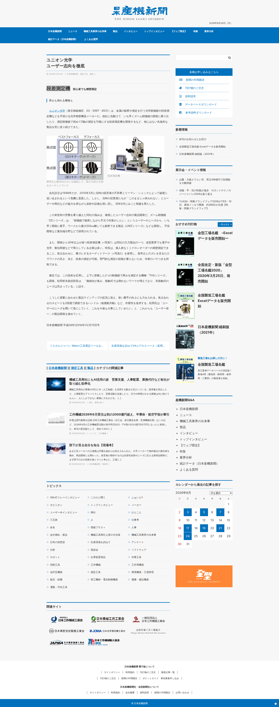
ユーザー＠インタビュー (63, 512)
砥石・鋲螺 (56, 579)
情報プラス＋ (98, 527)
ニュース (72, 31)
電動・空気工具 (58, 587)
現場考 (105, 464)
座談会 (94, 549)
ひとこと (136, 512)
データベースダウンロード (200, 104)
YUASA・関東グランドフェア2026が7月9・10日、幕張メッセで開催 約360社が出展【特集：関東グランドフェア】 (205, 205)
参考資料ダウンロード (198, 112)
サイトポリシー (112, 672)
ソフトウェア (139, 549)
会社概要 (130, 692)
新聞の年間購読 (194, 79)
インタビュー (131, 31)
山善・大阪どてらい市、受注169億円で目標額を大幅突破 (204, 181)
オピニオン (56, 504)
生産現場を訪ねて (100, 542)
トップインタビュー (154, 31)
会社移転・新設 (58, 534)
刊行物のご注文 (194, 87)
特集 (195, 31)
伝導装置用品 (98, 557)
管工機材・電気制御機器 (104, 579)
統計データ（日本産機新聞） (63, 39)
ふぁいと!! (137, 497)
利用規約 (130, 672)
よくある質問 (91, 39)
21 (220, 528)
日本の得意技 (57, 542)
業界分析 (209, 31)
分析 (52, 549)
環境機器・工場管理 (143, 572)
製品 (115, 31)
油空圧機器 (56, 572)
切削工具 (55, 564)
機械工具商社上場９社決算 (105, 534)
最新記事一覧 (168, 672)
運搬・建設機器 (140, 579)
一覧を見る (224, 224)
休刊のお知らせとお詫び (192, 139)
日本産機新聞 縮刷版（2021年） (197, 153)
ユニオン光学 (57, 110)
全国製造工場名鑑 (211, 364)
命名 (52, 527)
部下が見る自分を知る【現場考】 (92, 445)
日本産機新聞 (55, 31)
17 (187, 528)
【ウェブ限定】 (179, 31)
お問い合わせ (182, 692)
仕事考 (135, 519)
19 (204, 528)
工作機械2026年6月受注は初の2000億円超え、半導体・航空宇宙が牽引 (119, 414)
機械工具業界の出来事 (95, 31)
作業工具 (136, 557)
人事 (134, 527)
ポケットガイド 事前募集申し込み (161, 678)
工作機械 (102, 433)
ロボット (55, 557)
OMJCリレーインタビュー (65, 497)
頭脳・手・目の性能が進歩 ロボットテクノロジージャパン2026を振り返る (205, 192)
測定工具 (84, 74)
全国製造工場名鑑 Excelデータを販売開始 (202, 146)
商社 (91, 402)
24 (188, 536)
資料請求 (190, 96)
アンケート (138, 542)
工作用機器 (138, 564)
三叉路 (54, 519)
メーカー (136, 504)
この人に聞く (98, 497)
